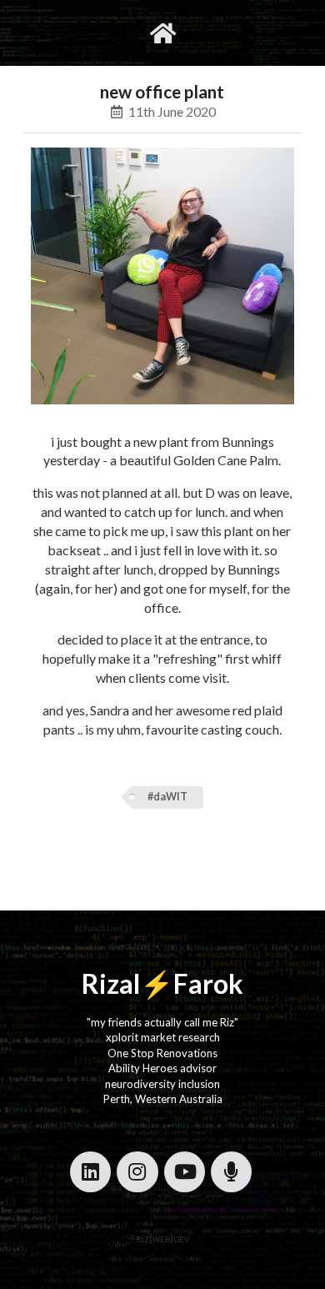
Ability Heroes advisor (162, 1068)
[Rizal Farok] (163, 33)
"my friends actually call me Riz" (162, 1022)
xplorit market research (163, 1037)
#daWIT (168, 796)
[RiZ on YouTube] (184, 1171)
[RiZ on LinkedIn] (90, 1171)
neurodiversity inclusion (162, 1084)
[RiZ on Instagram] (137, 1171)
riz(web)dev (163, 1238)
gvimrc (95, 32)
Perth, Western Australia (162, 1099)
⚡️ (156, 983)
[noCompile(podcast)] (231, 1171)
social (215, 32)
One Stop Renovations (163, 1053)
